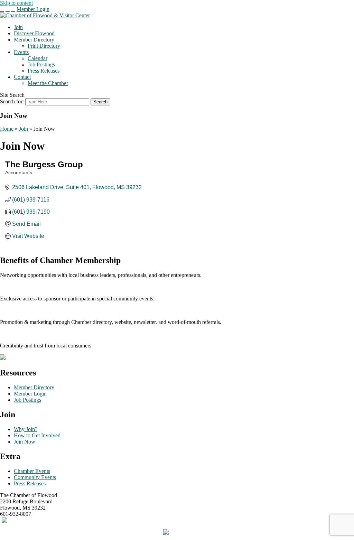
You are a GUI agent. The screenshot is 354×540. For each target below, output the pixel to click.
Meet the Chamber (48, 83)
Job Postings (41, 64)
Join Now (24, 442)
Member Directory (34, 40)
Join (18, 27)
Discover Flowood (34, 33)
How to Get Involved (37, 435)
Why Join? (25, 429)
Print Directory (44, 46)
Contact (22, 77)
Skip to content (16, 3)
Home (6, 129)
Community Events (35, 477)
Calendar (37, 58)
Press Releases (43, 71)
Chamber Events (32, 471)
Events (21, 52)
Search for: (12, 101)
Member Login (33, 9)
